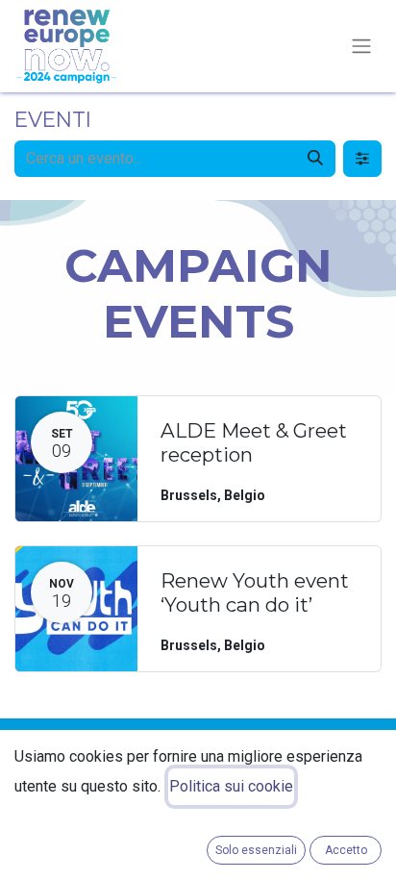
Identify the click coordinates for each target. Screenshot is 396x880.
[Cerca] (315, 158)
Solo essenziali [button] (256, 850)
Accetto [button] (346, 850)
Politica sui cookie (231, 786)
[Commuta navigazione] (361, 46)
